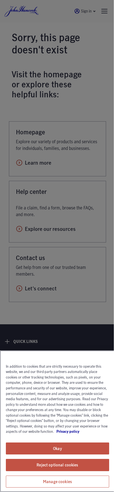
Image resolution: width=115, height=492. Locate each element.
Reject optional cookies (57, 465)
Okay (57, 448)
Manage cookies (57, 481)
